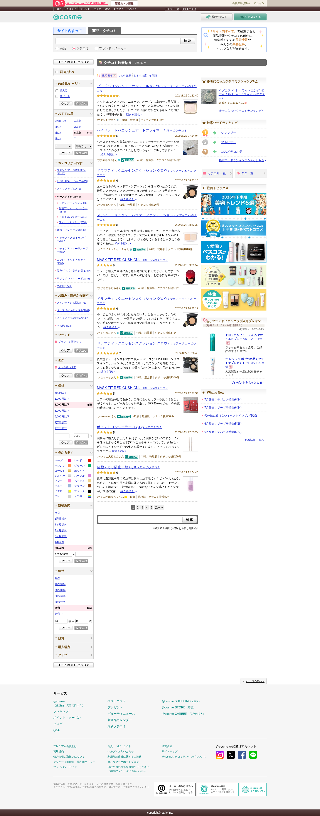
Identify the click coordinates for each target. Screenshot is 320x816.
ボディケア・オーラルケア (72, 250)
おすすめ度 (140, 75)
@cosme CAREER (183, 713)
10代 (57, 578)
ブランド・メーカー (112, 48)
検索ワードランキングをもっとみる (241, 160)
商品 (63, 48)
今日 (57, 512)
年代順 (153, 75)
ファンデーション (73, 202)
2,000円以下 (73, 404)
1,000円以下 (62, 398)
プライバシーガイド (65, 767)
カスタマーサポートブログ (123, 761)
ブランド (85, 9)
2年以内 (73, 548)
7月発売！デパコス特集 (222, 399)
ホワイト (82, 471)
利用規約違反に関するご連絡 (124, 756)
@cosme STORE (179, 707)
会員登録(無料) (241, 3)
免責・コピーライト (119, 746)
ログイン (259, 3)
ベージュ (82, 481)
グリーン (82, 466)
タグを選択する (67, 367)
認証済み (73, 72)
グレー (63, 497)
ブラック (82, 492)
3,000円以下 (62, 410)
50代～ (59, 613)
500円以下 (61, 392)
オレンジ (63, 466)
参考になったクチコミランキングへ (241, 110)
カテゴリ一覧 (172, 9)
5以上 (83, 132)
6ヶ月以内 (61, 536)
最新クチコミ (117, 726)
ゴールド (63, 471)
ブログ (97, 9)
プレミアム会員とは (65, 746)
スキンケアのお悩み (72, 302)
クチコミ (82, 48)
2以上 (58, 126)
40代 (73, 608)
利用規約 (58, 751)
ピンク (63, 481)
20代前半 (60, 584)
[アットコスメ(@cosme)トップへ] (67, 18)
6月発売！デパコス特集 (222, 432)
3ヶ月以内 (61, 530)
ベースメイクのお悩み (73, 310)
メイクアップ (69, 188)
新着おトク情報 (124, 3)
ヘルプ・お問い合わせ (121, 751)
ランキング (70, 9)
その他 (64, 286)
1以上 (77, 120)
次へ (158, 507)
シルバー (63, 476)
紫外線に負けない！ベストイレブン (230, 415)
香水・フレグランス (72, 229)
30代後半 (60, 601)
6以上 (58, 138)
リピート (65, 96)
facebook (242, 755)
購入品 (63, 90)
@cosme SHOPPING (181, 701)
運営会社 (167, 746)
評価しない (61, 120)
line (253, 755)
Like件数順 (124, 75)
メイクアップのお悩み (73, 317)
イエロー (63, 492)
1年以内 (59, 542)
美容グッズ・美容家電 (74, 270)
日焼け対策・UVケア (72, 181)
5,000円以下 (62, 416)
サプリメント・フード (73, 278)
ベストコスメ (189, 9)
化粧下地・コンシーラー (73, 210)
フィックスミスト (73, 222)
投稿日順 (107, 75)
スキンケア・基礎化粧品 (71, 172)
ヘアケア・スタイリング (71, 239)
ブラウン (82, 486)
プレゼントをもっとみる (246, 382)
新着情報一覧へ (254, 440)
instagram (220, 755)
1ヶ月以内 (61, 524)
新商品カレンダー (120, 720)
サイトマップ (169, 751)
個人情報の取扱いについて (69, 756)
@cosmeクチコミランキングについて (184, 756)
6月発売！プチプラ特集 (222, 423)
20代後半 (60, 590)
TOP (58, 9)
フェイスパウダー (73, 216)
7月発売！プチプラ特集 (222, 407)
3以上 (77, 126)
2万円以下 (61, 428)
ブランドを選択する (70, 341)
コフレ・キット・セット (71, 261)
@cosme (69, 703)
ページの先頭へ (255, 681)
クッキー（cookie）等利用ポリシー (74, 761)
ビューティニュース (121, 713)
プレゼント (115, 707)
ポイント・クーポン (67, 717)
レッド (82, 461)
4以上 (58, 132)
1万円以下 (61, 422)
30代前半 (60, 596)
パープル (82, 476)
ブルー (63, 486)
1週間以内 (61, 518)
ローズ (63, 461)
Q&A (107, 9)
